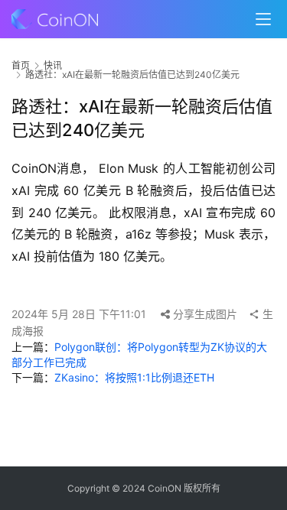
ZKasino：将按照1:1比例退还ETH (134, 377)
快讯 (53, 65)
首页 (20, 65)
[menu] (263, 19)
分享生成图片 (203, 313)
